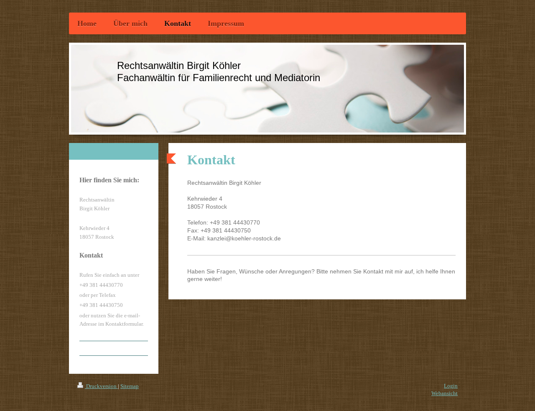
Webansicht (444, 393)
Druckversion (101, 386)
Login (451, 386)
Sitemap (129, 386)
